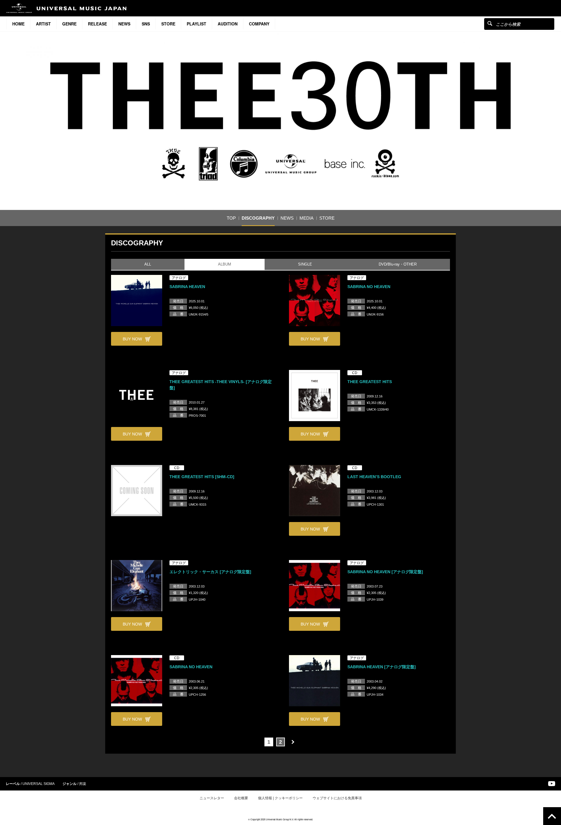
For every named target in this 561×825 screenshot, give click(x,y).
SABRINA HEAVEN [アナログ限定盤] (381, 666)
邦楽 (82, 784)
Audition (228, 24)
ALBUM (224, 264)
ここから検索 (489, 23)
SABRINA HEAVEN (187, 286)
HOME (18, 24)
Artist (43, 24)
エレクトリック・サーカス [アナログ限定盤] (210, 571)
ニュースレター (212, 798)
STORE (168, 24)
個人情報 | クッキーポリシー (280, 798)
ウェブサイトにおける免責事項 (337, 798)
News (124, 24)
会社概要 (241, 798)
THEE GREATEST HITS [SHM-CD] (201, 476)
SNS (146, 24)
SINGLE (305, 264)
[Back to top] (552, 816)
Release (97, 24)
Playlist (196, 24)
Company (259, 24)
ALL (147, 264)
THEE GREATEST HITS (369, 381)
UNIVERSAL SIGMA (38, 784)
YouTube (551, 783)
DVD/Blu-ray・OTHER (398, 264)
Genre (69, 24)
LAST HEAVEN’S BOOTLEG (374, 476)
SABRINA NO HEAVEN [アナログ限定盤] (385, 571)
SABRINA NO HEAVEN (368, 286)
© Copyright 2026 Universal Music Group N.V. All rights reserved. (280, 819)
